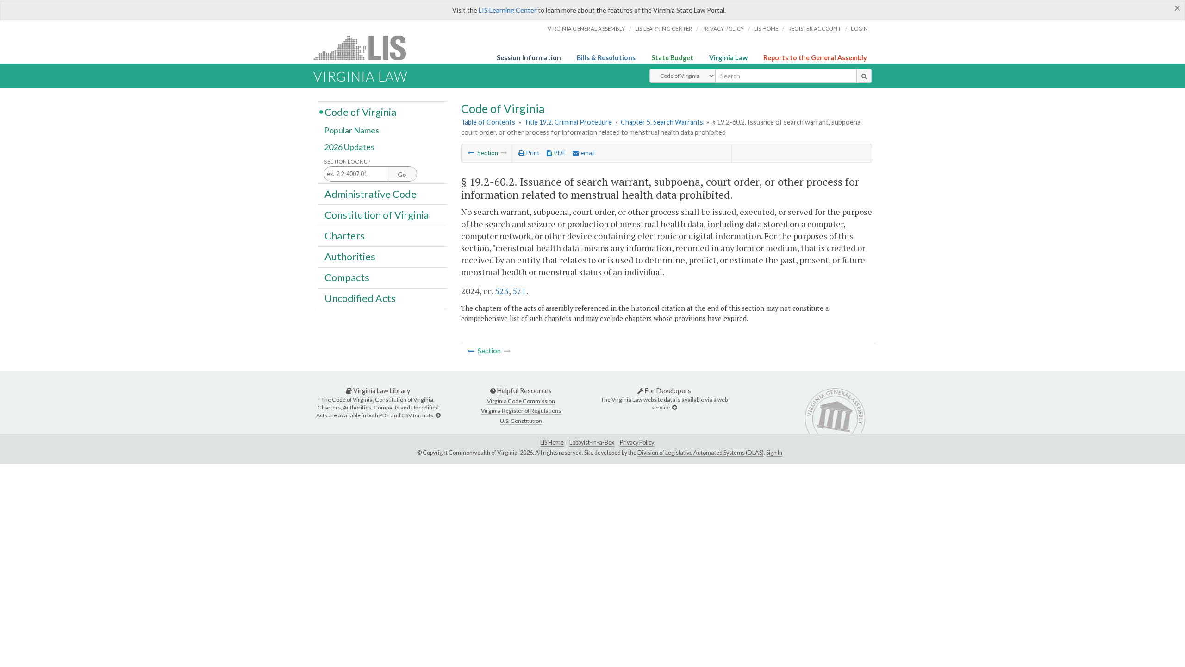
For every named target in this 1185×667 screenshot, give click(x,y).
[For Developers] (674, 407)
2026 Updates (349, 147)
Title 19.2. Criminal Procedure (568, 122)
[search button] (864, 76)
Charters (344, 236)
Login (859, 28)
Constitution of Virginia (376, 214)
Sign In (774, 452)
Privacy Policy (723, 28)
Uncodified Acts (360, 298)
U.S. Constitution (521, 420)
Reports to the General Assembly (815, 58)
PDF (559, 153)
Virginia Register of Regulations (521, 410)
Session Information (529, 58)
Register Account (814, 28)
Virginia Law (728, 58)
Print (531, 153)
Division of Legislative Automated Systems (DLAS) (700, 452)
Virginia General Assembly (586, 28)
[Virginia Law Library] (438, 415)
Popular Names (351, 131)
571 (519, 290)
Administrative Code (370, 194)
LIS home (766, 28)
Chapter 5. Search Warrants (662, 122)
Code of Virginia (360, 112)
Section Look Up (347, 161)
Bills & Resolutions (606, 58)
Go (402, 174)
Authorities (349, 257)
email (587, 153)
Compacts (346, 277)
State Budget (672, 58)
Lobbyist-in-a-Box (591, 442)
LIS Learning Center (507, 10)
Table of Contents (488, 122)
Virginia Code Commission (521, 400)
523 (502, 290)
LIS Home (552, 442)
